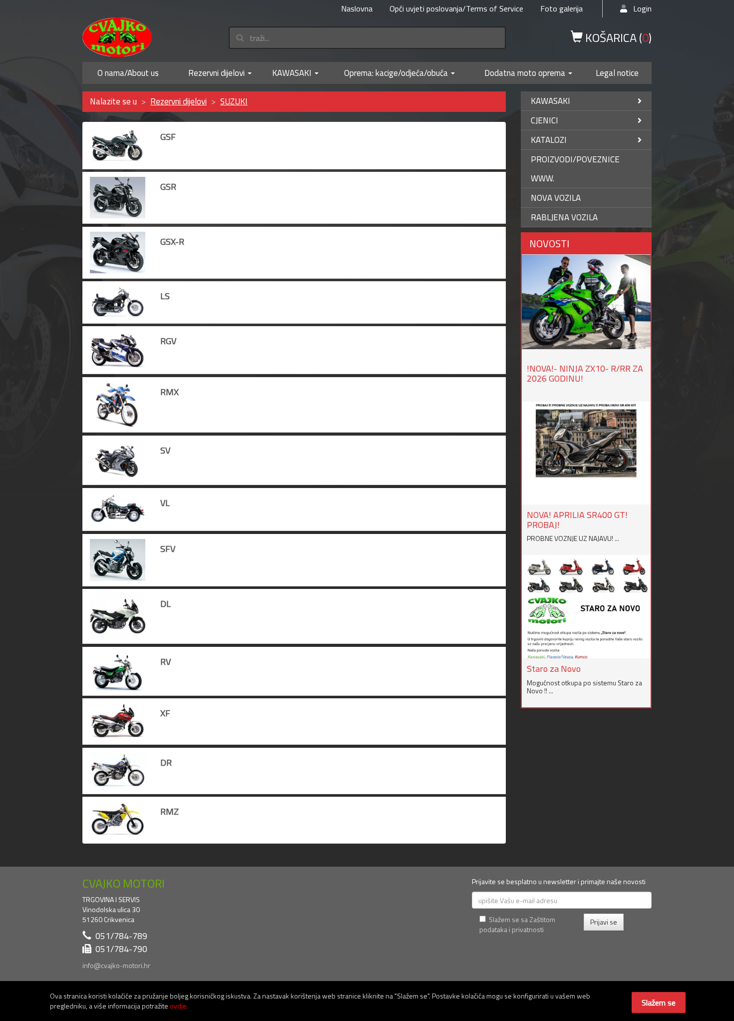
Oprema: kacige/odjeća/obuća (396, 72)
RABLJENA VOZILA (564, 217)
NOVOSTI (549, 243)
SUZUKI (234, 101)
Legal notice (617, 72)
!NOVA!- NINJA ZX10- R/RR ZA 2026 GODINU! (585, 373)
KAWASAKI (292, 72)
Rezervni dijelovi (216, 72)
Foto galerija (561, 8)
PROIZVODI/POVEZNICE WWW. (575, 169)
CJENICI (544, 120)
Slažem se (659, 1003)
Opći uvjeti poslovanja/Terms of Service (456, 8)
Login (639, 8)
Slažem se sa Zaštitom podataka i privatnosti (517, 924)
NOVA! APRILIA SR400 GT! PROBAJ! (577, 519)
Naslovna (356, 8)
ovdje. (179, 1006)
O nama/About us (128, 72)
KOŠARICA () (617, 37)
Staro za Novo (554, 668)
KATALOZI (549, 139)
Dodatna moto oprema (524, 72)
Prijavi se (603, 922)
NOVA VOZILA (556, 197)
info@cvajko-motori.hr (116, 965)
